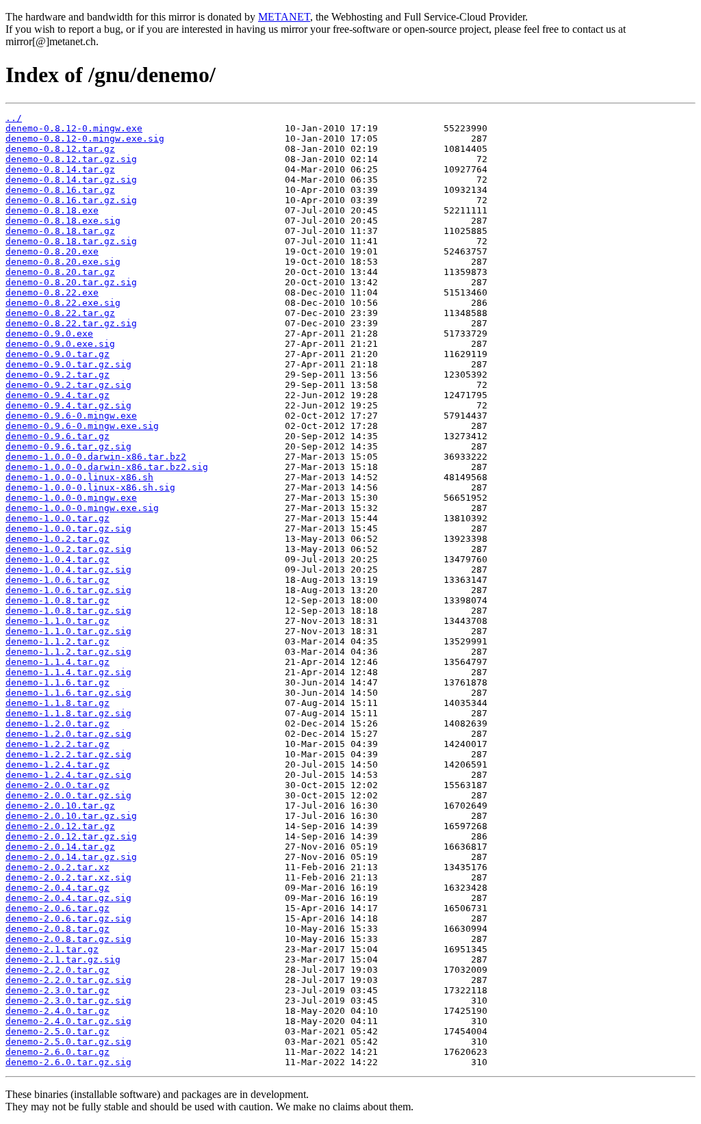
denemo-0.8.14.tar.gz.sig (71, 179)
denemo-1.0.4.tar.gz (57, 559)
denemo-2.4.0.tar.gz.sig (68, 1021)
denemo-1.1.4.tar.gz (57, 662)
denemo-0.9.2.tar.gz (57, 374)
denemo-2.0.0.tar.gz (57, 785)
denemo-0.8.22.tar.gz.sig (71, 323)
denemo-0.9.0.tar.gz (57, 354)
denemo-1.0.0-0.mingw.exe (71, 498)
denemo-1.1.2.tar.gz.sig (68, 651)
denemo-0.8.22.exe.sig (62, 303)
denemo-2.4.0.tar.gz (57, 1011)
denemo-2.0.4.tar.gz (57, 888)
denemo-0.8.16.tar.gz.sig (71, 200)
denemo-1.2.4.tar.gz (57, 764)
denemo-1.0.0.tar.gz (57, 518)
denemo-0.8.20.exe (52, 251)
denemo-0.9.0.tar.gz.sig (68, 364)
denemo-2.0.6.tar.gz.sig (68, 918)
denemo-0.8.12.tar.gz (60, 149)
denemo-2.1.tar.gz (52, 949)
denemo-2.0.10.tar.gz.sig (71, 816)
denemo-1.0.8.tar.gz (57, 600)
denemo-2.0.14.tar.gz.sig (71, 857)
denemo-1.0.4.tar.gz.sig (68, 569)
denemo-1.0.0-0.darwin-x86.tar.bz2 (95, 457)
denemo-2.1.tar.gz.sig (62, 959)
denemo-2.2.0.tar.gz (57, 970)
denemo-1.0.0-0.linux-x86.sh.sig (90, 487)
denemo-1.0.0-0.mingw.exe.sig (82, 508)
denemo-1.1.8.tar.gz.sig (68, 713)
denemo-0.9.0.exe (49, 333)
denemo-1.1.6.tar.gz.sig (68, 693)
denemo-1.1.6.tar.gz (57, 682)
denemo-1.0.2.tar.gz (57, 539)
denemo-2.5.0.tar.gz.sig (68, 1041)
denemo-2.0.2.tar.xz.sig (68, 877)
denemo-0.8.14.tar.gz (60, 169)
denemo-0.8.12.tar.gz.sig (71, 159)
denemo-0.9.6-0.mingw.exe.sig (82, 426)
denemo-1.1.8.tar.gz (57, 703)
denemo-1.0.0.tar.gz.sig (68, 528)
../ (13, 118)
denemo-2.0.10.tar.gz (60, 805)
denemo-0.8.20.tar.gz (60, 272)
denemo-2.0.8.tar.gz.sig (68, 939)
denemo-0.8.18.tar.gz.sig (71, 241)
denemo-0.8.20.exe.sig (62, 262)
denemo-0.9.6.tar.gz (57, 436)
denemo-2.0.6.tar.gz (57, 908)
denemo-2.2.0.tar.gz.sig (68, 980)
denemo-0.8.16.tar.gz (60, 190)
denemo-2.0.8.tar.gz (57, 929)
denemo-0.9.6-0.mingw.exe (71, 415)
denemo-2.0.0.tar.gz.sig (68, 795)
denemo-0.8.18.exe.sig (62, 220)
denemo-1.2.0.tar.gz (57, 723)
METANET (284, 17)
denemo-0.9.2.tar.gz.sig (68, 385)
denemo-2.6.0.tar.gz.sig (68, 1062)
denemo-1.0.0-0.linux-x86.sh (79, 477)
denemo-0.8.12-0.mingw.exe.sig (84, 138)
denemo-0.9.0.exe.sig (60, 344)
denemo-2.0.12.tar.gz (60, 826)
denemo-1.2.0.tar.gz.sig (68, 734)
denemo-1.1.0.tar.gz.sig (68, 631)
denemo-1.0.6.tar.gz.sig (68, 590)
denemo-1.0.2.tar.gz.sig (68, 549)
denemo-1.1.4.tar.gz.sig (68, 672)
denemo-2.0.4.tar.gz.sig (68, 898)
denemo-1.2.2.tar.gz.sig (68, 754)
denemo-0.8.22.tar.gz (60, 313)
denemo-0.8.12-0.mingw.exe (73, 128)
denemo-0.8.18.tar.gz (60, 231)
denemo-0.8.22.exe (52, 292)
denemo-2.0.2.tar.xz (57, 867)
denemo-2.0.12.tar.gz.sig (71, 836)
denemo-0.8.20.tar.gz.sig (71, 282)
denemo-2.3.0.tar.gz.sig (68, 1000)
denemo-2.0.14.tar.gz (60, 846)
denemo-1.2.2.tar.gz (57, 744)
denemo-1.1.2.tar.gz (57, 641)
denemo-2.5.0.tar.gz (57, 1031)
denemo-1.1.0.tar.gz (57, 621)
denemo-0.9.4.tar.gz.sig (68, 405)
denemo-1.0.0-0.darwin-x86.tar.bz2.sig (106, 467)
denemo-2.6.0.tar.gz (57, 1052)
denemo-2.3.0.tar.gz (57, 990)
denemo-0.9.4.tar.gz (57, 395)
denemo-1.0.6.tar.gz (57, 580)
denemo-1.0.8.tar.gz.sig (68, 610)
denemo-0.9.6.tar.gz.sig (68, 446)
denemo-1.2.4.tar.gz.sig (68, 775)
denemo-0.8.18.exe (52, 210)
